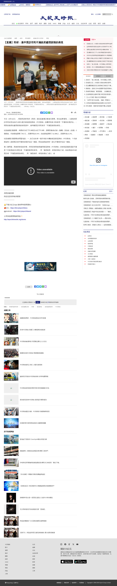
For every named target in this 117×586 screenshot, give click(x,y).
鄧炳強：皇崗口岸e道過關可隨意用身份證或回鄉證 (99, 89)
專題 (47, 38)
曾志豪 (87, 117)
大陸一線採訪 (91, 259)
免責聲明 (74, 582)
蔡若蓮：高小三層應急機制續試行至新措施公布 (99, 67)
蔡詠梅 (109, 124)
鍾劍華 (95, 117)
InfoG (54, 23)
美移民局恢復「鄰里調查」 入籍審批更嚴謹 (99, 92)
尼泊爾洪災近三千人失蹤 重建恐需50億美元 (99, 52)
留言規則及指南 (7, 297)
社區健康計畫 (25, 306)
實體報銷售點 (16, 14)
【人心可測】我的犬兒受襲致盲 (96, 97)
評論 (64, 23)
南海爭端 (90, 243)
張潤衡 (101, 127)
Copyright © (90, 582)
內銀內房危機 (91, 251)
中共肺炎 (58, 306)
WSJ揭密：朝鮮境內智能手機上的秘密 (98, 106)
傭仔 (94, 127)
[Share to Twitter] (44, 113)
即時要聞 (27, 38)
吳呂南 (102, 120)
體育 (94, 23)
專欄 (59, 23)
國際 (45, 23)
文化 (77, 23)
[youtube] (77, 544)
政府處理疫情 (49, 306)
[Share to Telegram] (47, 113)
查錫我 (101, 135)
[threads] (69, 544)
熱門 (31, 23)
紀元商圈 (98, 14)
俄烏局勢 (90, 248)
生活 (68, 23)
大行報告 (90, 254)
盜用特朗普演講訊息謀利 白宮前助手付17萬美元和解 (100, 47)
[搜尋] (112, 14)
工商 (33, 570)
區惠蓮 (87, 138)
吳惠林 (87, 131)
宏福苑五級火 (91, 264)
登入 (38, 302)
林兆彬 (87, 127)
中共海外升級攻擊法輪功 (95, 261)
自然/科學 (84, 23)
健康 (73, 23)
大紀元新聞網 (8, 38)
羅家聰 (109, 120)
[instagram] (61, 544)
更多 (107, 135)
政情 (21, 38)
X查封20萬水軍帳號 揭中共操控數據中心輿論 (99, 70)
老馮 (110, 131)
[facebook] (65, 544)
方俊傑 (109, 117)
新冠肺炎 (39, 306)
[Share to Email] (52, 113)
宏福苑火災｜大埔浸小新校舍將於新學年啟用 (99, 43)
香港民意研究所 (13, 306)
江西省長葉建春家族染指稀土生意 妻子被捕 (99, 103)
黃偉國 (87, 124)
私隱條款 (81, 582)
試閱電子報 (7, 14)
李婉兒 (95, 131)
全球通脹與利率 (92, 238)
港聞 (36, 23)
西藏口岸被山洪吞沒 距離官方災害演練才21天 (100, 58)
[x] (73, 544)
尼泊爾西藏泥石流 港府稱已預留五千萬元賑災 (100, 61)
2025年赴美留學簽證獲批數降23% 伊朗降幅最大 (100, 55)
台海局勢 (90, 241)
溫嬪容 (93, 135)
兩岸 (40, 23)
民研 (33, 306)
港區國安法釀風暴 (93, 256)
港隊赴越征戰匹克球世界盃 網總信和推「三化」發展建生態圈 (99, 49)
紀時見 (90, 236)
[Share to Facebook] (41, 113)
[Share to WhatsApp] (49, 113)
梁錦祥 (95, 120)
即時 (26, 23)
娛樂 (103, 23)
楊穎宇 (102, 124)
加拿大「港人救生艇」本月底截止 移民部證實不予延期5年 (100, 64)
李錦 (107, 127)
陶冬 (86, 135)
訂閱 (48, 302)
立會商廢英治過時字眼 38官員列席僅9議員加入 (99, 94)
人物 (6, 573)
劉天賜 (102, 117)
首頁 (13, 23)
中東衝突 (90, 246)
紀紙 (90, 23)
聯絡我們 (66, 582)
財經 (49, 23)
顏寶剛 (95, 124)
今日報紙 (7, 544)
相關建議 (59, 582)
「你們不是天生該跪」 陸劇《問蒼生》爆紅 (99, 100)
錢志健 (87, 120)
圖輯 (33, 568)
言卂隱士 (103, 131)
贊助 (92, 14)
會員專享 (21, 23)
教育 (99, 23)
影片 (6, 547)
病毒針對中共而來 (38, 38)
